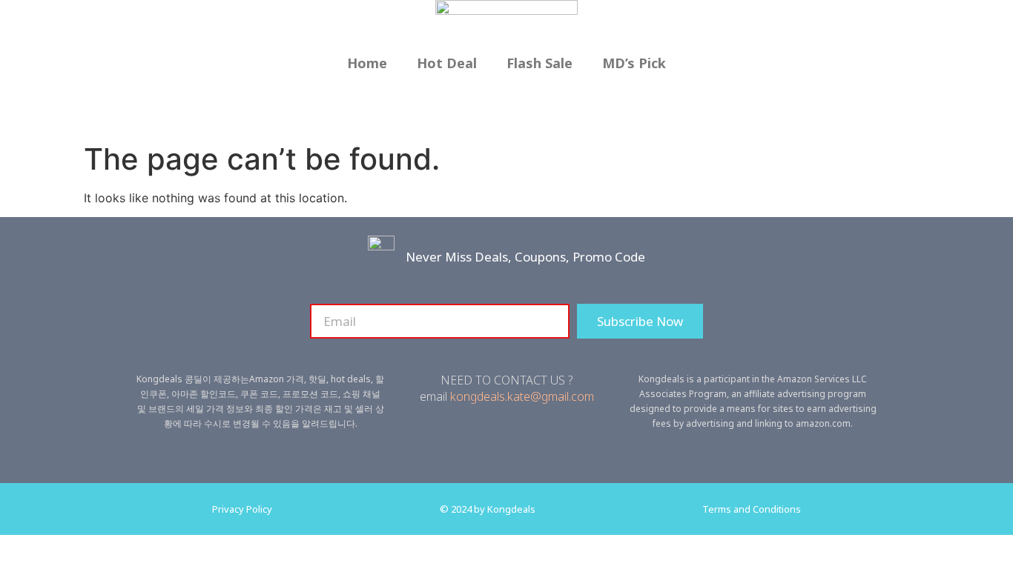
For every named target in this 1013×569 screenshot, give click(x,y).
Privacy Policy (242, 509)
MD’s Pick (634, 63)
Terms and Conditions (751, 509)
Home (367, 63)
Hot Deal (447, 63)
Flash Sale (539, 63)
